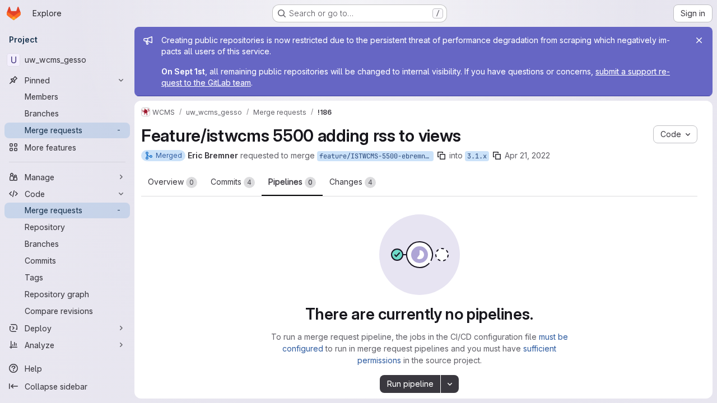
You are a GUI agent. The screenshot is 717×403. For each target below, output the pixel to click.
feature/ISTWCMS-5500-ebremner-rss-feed (376, 156)
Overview (171, 181)
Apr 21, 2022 (527, 155)
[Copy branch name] (441, 155)
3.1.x (477, 156)
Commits (231, 181)
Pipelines (290, 181)
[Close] (699, 40)
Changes (351, 181)
